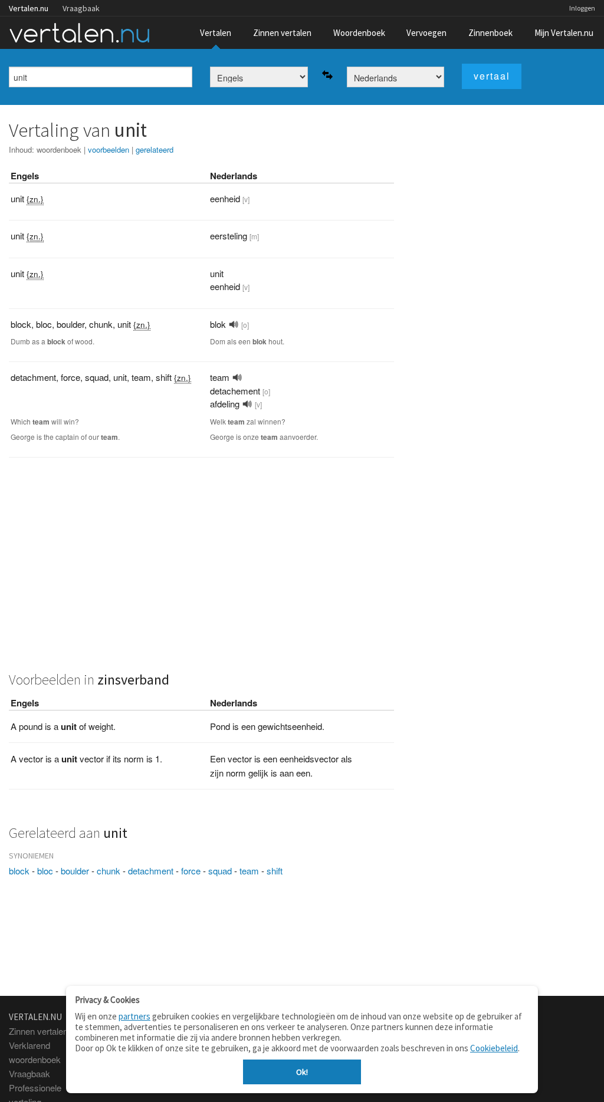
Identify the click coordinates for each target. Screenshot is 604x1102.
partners (134, 1016)
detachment (150, 870)
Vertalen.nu (28, 8)
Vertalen (215, 32)
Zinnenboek (490, 32)
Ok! (302, 1072)
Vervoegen (426, 32)
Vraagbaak (81, 8)
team (249, 870)
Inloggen (582, 8)
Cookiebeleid (494, 1048)
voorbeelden (108, 149)
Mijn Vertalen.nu (563, 32)
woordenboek (59, 149)
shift (275, 870)
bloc (45, 870)
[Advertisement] (201, 570)
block (19, 870)
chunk (108, 870)
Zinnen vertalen (282, 32)
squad (220, 870)
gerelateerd (154, 149)
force (191, 870)
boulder (75, 870)
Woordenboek (359, 32)
